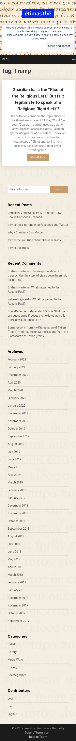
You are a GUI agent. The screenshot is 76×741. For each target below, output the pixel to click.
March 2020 (15, 390)
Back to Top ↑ (38, 736)
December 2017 (18, 597)
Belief (11, 644)
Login (11, 698)
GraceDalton (16, 311)
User (11, 706)
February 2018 (17, 582)
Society (12, 667)
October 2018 (16, 521)
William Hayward (18, 299)
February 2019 (17, 490)
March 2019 (15, 482)
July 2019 (14, 451)
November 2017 (18, 605)
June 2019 (14, 459)
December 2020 (18, 374)
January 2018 (16, 590)
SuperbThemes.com (38, 732)
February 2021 (17, 359)
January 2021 (16, 367)
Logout (12, 714)
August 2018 (16, 536)
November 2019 (18, 421)
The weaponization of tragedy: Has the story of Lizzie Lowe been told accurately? (37, 275)
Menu (5, 58)
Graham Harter (17, 271)
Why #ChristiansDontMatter (25, 232)
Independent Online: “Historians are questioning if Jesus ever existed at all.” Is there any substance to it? (38, 315)
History (12, 652)
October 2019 (16, 428)
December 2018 (18, 505)
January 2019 (16, 497)
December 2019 (18, 413)
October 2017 (16, 613)
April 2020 (14, 382)
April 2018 (14, 567)
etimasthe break (18, 247)
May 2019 (14, 467)
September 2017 (18, 620)
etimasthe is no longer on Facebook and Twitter (38, 224)
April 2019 (14, 474)
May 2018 (14, 559)
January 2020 (16, 405)
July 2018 (14, 544)
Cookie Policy (38, 38)
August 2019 (16, 444)
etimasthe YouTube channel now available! (35, 240)
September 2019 (18, 436)
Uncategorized (17, 675)
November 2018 (18, 513)
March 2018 (15, 574)
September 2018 (18, 528)
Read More (38, 157)
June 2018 (14, 551)
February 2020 (17, 398)
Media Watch (16, 659)
